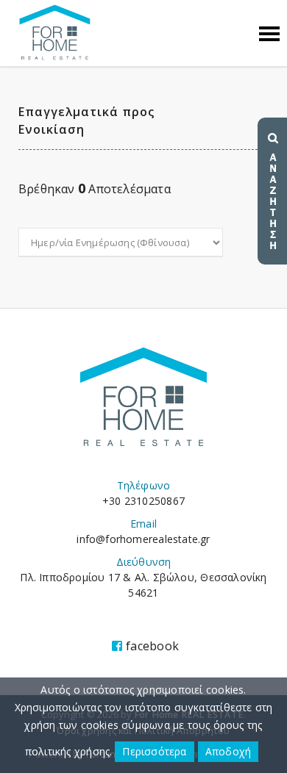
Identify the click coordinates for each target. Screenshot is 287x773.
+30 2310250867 (143, 501)
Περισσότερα (154, 751)
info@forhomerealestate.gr (143, 539)
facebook (152, 646)
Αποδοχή (228, 751)
